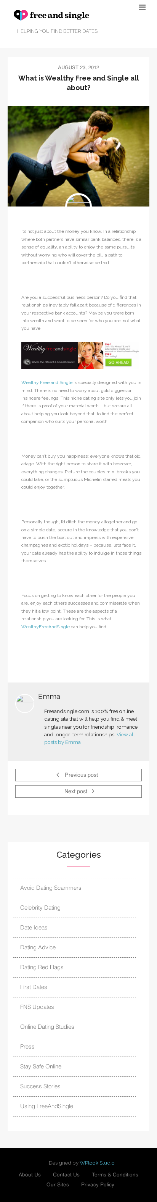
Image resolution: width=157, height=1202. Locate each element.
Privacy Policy (97, 1185)
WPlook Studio (97, 1163)
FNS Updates (37, 1007)
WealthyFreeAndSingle (45, 626)
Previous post (80, 775)
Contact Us (66, 1175)
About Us (30, 1175)
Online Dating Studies (47, 1027)
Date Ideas (34, 928)
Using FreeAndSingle (46, 1106)
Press (27, 1047)
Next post (76, 792)
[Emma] (78, 206)
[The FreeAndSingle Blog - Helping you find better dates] (61, 15)
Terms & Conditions (115, 1175)
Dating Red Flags (42, 967)
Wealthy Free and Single (46, 382)
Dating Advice (38, 947)
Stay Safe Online (40, 1067)
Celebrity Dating (40, 908)
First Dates (33, 987)
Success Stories (40, 1086)
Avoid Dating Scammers (51, 888)
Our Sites (57, 1185)
